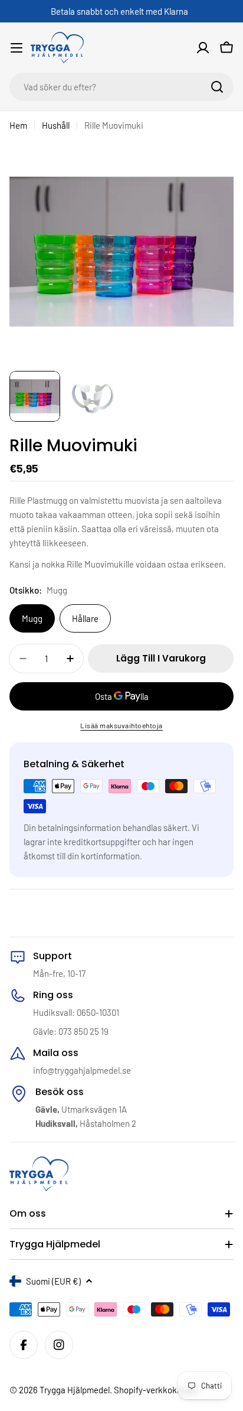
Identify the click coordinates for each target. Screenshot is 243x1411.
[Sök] (217, 87)
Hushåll (56, 125)
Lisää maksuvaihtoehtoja (121, 725)
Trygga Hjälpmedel (75, 1389)
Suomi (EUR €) (53, 1281)
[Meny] (16, 48)
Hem (18, 125)
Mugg (32, 618)
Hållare (85, 618)
